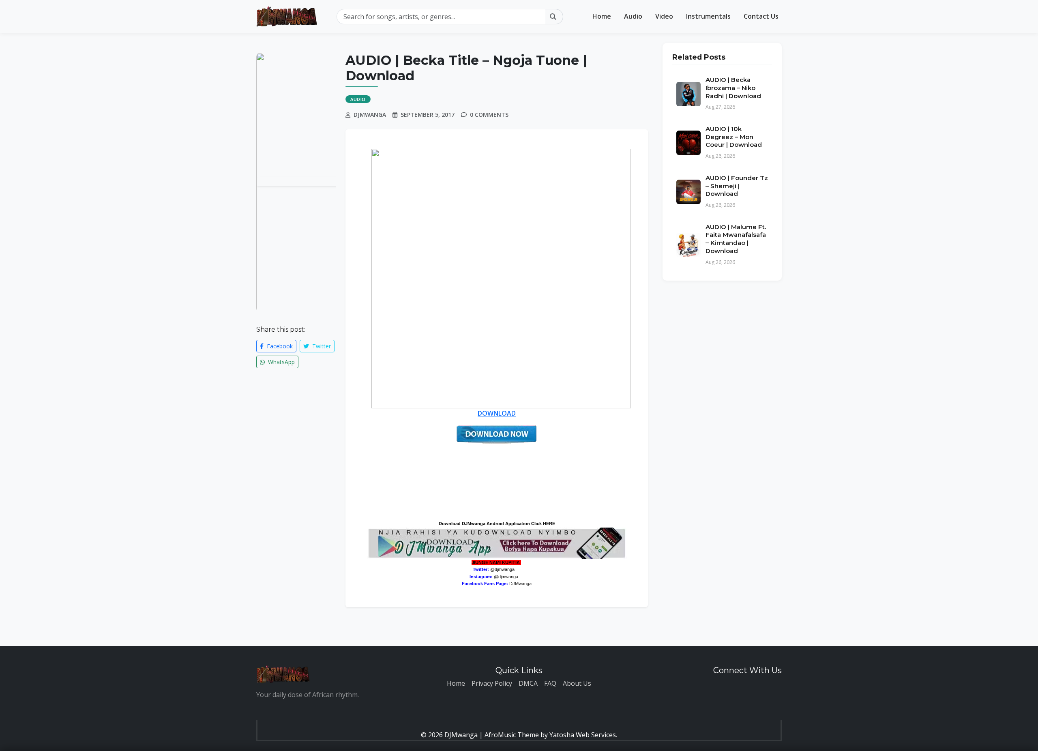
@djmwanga (502, 569)
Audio (633, 16)
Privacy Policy (492, 683)
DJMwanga (520, 583)
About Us (577, 683)
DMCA (528, 683)
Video (664, 16)
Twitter (321, 346)
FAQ (550, 683)
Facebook (279, 346)
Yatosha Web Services (582, 734)
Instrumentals (708, 16)
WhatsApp (280, 362)
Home (601, 16)
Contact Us (761, 16)
